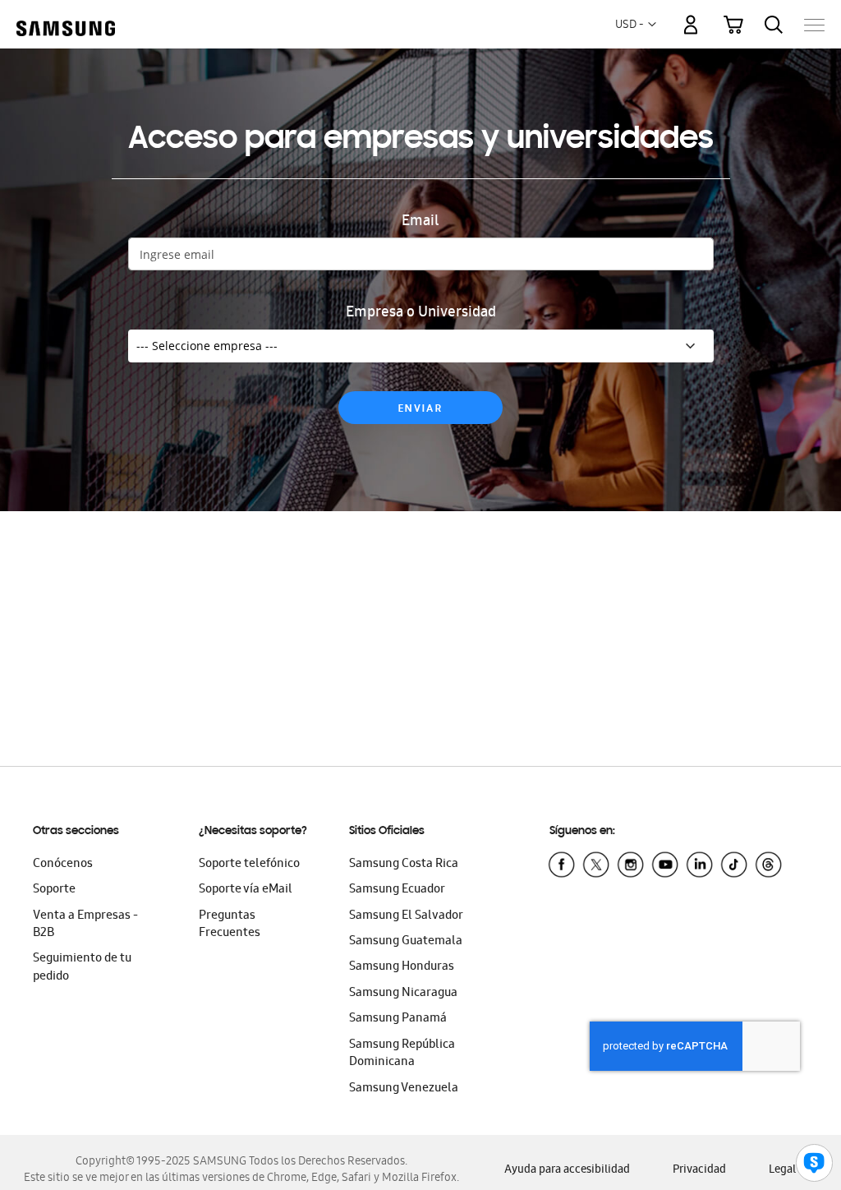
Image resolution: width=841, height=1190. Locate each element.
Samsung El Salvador (406, 916)
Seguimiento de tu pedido (82, 967)
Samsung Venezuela (403, 1089)
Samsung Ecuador (397, 890)
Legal (782, 1170)
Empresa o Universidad (421, 314)
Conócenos (63, 864)
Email (420, 222)
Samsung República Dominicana (402, 1053)
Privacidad (699, 1170)
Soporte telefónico (249, 864)
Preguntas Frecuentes (229, 924)
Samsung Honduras (401, 967)
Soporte (54, 890)
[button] (652, 25)
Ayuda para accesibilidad (567, 1170)
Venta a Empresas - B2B (85, 924)
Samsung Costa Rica (403, 864)
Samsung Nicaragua (403, 993)
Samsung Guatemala (405, 942)
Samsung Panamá (398, 1019)
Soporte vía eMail (245, 890)
